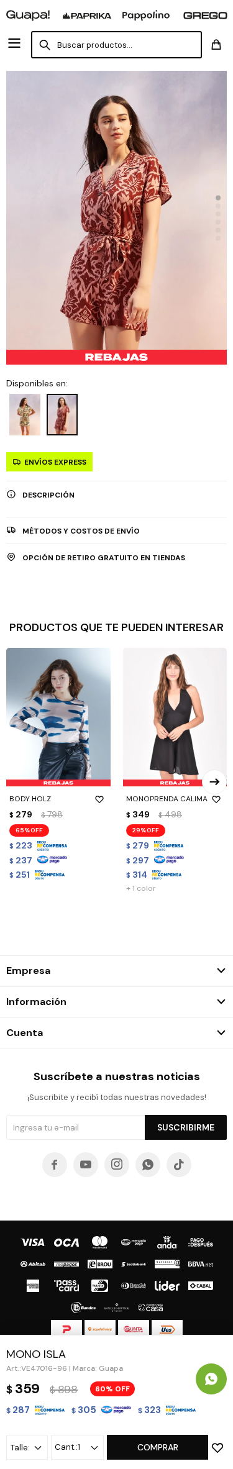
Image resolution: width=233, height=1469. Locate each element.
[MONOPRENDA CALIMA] (175, 717)
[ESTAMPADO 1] (25, 415)
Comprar (157, 1447)
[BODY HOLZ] (58, 717)
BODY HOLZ (30, 799)
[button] (218, 197)
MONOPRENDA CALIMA (167, 799)
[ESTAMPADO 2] (62, 415)
